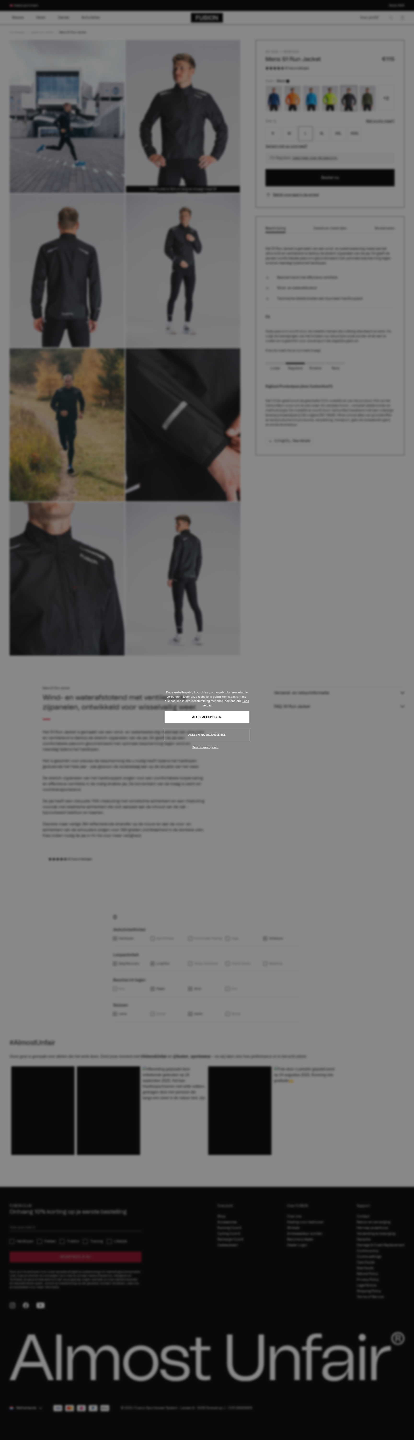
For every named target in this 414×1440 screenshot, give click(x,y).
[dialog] (207, 720)
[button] (207, 747)
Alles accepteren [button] (207, 717)
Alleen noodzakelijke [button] (207, 735)
